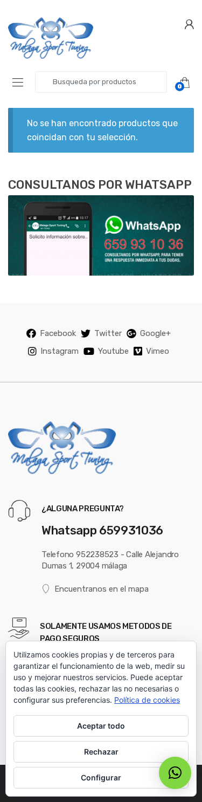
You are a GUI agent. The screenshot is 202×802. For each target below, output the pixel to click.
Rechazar (101, 751)
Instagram (59, 351)
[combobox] (101, 82)
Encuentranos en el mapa (101, 589)
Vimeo (157, 351)
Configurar (101, 777)
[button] (175, 773)
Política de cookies (147, 699)
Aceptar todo (101, 725)
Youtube (113, 351)
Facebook (58, 333)
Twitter (108, 333)
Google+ (155, 333)
